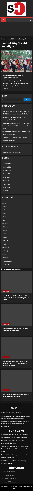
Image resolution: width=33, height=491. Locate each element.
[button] (8, 20)
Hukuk (4, 230)
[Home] (3, 20)
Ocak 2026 (6, 180)
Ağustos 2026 (6, 163)
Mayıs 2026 (6, 174)
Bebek (4, 206)
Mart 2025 (5, 191)
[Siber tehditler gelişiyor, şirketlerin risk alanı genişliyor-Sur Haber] (16, 381)
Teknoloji (5, 257)
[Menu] (8, 20)
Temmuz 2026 (6, 167)
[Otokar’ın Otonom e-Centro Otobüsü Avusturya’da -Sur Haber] (16, 315)
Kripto (4, 237)
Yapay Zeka (6, 264)
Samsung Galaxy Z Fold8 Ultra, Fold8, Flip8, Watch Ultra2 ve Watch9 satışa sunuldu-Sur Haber (16, 125)
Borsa (4, 213)
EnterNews (26, 486)
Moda (4, 244)
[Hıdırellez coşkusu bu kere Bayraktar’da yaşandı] (16, 61)
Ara (5, 96)
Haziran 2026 (6, 170)
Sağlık (4, 254)
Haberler (5, 227)
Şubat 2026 (6, 177)
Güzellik (5, 223)
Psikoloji (5, 251)
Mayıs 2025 (6, 184)
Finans (4, 220)
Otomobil (5, 247)
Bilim (4, 70)
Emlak (4, 216)
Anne (4, 203)
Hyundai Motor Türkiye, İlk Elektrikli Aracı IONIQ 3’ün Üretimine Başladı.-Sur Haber (15, 298)
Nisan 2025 (6, 187)
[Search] (30, 20)
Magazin (5, 240)
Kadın (4, 234)
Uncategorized (7, 261)
